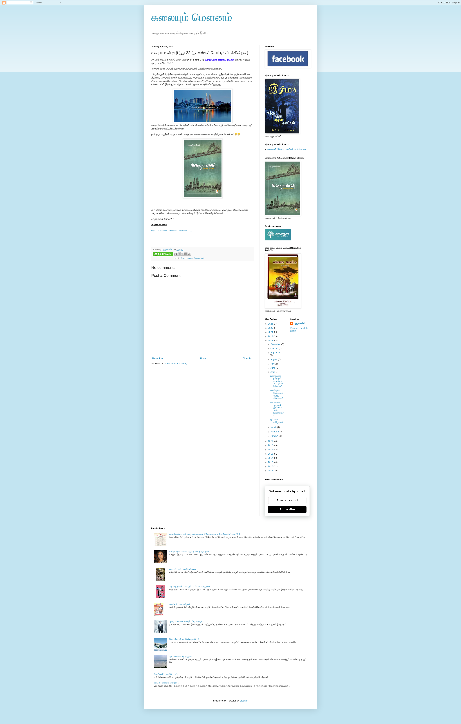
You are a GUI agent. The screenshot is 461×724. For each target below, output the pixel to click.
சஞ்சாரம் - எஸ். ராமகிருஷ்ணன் (182, 569)
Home (203, 358)
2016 (271, 462)
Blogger (243, 701)
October (274, 348)
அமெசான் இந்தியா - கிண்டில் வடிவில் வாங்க (286, 149)
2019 (271, 449)
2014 (271, 470)
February (275, 431)
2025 (271, 328)
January (274, 436)
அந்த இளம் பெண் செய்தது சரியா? (184, 639)
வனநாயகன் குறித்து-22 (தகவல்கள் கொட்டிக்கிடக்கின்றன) (277, 381)
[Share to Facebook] (185, 254)
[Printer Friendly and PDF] (163, 254)
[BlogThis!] (179, 254)
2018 (271, 454)
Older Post (248, 358)
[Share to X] (182, 254)
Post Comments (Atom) (176, 363)
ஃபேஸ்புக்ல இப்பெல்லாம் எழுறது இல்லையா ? (276, 394)
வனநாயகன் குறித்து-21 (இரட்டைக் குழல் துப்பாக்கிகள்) (277, 409)
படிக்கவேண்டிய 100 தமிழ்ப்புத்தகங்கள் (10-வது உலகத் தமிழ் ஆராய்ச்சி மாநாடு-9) (205, 534)
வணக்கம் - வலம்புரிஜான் (179, 604)
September (275, 352)
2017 (271, 458)
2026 (271, 324)
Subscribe (287, 509)
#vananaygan (187, 258)
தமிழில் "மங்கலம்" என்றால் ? (166, 682)
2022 (271, 340)
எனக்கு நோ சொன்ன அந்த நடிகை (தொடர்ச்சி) (189, 551)
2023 (271, 336)
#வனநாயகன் (199, 258)
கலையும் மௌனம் (191, 17)
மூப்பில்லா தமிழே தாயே (277, 420)
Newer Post (158, 358)
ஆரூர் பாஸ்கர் (300, 323)
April (273, 372)
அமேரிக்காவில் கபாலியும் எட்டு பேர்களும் (186, 621)
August (274, 359)
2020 (271, 445)
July (272, 364)
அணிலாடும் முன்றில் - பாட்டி (166, 674)
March (273, 427)
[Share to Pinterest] (189, 254)
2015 (271, 466)
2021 (271, 441)
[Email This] (175, 254)
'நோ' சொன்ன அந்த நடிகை (180, 656)
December (275, 344)
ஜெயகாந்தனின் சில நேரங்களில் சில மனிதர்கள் (189, 586)
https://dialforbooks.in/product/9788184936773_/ (171, 230)
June (273, 368)
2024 (271, 332)
